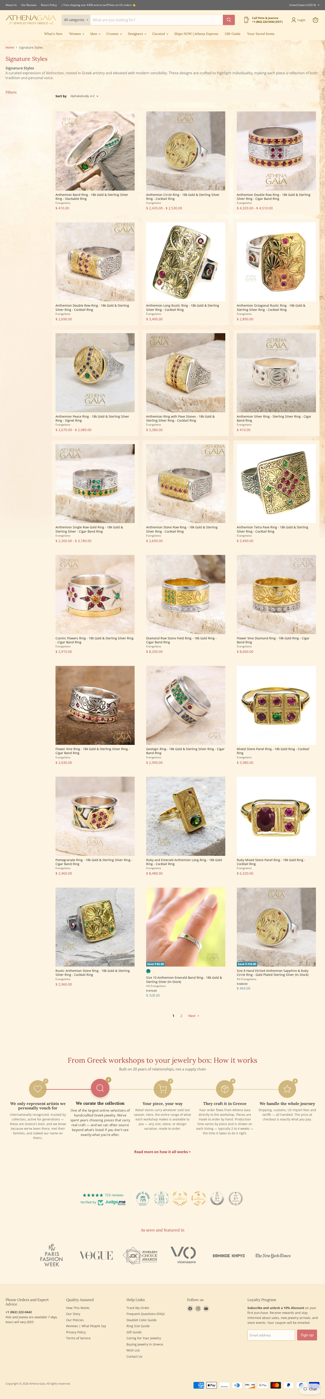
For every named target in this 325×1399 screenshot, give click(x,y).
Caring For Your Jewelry (143, 1338)
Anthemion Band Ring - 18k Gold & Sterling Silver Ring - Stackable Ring (91, 197)
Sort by (61, 96)
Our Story (73, 1314)
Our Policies (75, 1320)
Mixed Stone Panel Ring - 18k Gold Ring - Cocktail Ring (273, 751)
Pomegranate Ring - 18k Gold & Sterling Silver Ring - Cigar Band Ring (93, 862)
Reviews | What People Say (86, 1326)
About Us (11, 5)
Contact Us (134, 1356)
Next (192, 1015)
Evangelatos (63, 203)
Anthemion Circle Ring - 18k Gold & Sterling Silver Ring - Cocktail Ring (183, 197)
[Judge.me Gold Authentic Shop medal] (180, 1198)
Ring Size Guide (138, 1326)
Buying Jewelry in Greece (144, 1344)
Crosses (112, 34)
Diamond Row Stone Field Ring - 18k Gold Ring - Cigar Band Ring (181, 640)
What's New (53, 34)
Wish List (133, 1350)
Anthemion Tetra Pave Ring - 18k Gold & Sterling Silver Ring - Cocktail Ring (272, 529)
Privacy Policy (76, 1332)
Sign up (307, 1334)
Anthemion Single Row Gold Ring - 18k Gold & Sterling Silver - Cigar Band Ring (89, 529)
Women (75, 34)
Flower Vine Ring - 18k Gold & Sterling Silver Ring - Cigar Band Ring (92, 751)
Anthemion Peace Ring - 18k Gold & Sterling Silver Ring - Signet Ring (92, 418)
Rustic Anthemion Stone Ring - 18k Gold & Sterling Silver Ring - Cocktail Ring (92, 973)
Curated (159, 34)
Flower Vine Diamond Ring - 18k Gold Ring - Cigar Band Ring (273, 640)
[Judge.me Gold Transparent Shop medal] (198, 1198)
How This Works (78, 1308)
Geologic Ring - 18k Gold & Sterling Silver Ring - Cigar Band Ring (185, 751)
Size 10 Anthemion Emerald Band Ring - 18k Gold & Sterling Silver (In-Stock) (184, 979)
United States (302, 5)
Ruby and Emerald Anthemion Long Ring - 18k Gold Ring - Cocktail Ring (184, 862)
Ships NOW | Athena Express (196, 34)
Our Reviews (28, 5)
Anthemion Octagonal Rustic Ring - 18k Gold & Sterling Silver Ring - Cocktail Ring (271, 307)
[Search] (229, 20)
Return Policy (49, 5)
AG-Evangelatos (156, 986)
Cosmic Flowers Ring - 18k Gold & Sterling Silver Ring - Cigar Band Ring (94, 640)
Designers (136, 34)
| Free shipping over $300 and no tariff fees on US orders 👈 (98, 5)
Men (94, 34)
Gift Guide (233, 34)
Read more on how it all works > (162, 1151)
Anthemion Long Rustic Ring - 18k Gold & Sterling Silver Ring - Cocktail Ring (182, 307)
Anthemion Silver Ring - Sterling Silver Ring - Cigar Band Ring (274, 418)
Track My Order (137, 1308)
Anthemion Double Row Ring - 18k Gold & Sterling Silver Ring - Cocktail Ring (92, 307)
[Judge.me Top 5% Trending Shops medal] (236, 1198)
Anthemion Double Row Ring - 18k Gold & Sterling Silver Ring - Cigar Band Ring (273, 197)
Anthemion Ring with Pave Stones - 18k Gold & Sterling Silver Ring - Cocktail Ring (180, 418)
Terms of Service (78, 1338)
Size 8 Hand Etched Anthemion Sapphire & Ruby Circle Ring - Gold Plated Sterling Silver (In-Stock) (272, 973)
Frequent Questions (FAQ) (145, 1314)
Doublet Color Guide (141, 1320)
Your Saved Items (260, 34)
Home (10, 47)
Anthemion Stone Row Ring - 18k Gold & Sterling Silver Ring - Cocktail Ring (182, 529)
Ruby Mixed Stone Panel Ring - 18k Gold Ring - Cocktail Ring (271, 862)
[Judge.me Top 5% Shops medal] (217, 1198)
